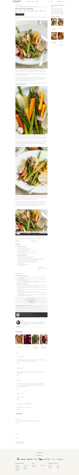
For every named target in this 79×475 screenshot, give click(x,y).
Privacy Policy (34, 465)
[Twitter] (19, 326)
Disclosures (34, 466)
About (32, 1)
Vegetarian (17, 466)
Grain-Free (25, 465)
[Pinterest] (17, 326)
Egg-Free (25, 469)
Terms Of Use (42, 465)
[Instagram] (18, 326)
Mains (50, 466)
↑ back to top (39, 452)
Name (16, 433)
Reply (18, 363)
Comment (17, 422)
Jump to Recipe (20, 14)
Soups (58, 466)
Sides (21, 4)
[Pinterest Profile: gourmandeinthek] (18, 314)
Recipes (28, 1)
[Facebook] (16, 326)
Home (16, 4)
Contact (36, 1)
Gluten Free (17, 465)
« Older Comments (18, 413)
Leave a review (31, 302)
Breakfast (50, 465)
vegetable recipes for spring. (20, 84)
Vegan (25, 466)
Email (16, 437)
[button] (17, 11)
